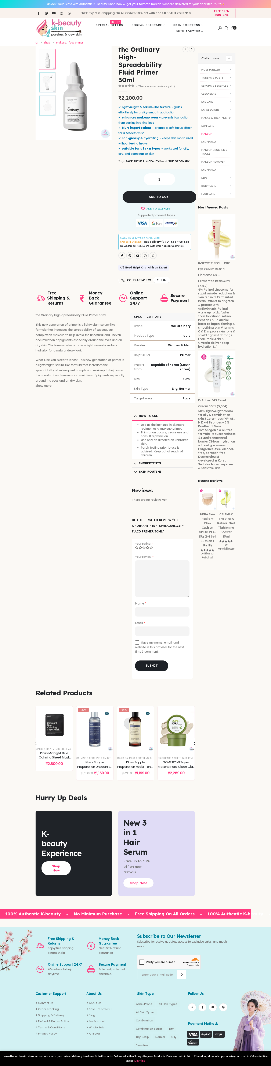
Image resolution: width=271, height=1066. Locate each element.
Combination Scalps (149, 1028)
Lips (204, 177)
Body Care (208, 185)
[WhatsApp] (69, 13)
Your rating (144, 544)
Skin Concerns (186, 25)
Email (140, 623)
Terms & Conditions (51, 1027)
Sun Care (207, 125)
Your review (144, 557)
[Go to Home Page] (37, 43)
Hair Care (208, 193)
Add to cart (159, 197)
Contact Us (45, 1003)
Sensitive (142, 1045)
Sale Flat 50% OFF (100, 1009)
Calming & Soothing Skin (91, 758)
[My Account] (220, 28)
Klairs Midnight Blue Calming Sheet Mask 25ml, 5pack (54, 757)
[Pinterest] (46, 13)
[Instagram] (61, 13)
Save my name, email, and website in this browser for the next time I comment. (159, 647)
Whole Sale (97, 1027)
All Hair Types (168, 1004)
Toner (120, 758)
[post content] (54, 724)
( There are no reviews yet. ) (155, 86)
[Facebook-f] (202, 1007)
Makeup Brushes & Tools (214, 151)
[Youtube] (54, 13)
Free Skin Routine (222, 13)
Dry (171, 1028)
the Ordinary (178, 161)
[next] (192, 49)
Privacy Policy (47, 1034)
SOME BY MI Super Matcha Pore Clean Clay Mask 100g (176, 766)
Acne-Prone (144, 1004)
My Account (97, 1021)
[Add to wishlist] (66, 712)
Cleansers (208, 93)
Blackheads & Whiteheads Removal (178, 758)
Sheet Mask (67, 749)
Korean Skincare (146, 25)
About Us (95, 1003)
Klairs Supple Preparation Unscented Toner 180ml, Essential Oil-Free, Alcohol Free (94, 768)
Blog (92, 1015)
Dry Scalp (142, 1037)
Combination (144, 1020)
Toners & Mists (212, 77)
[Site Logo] (59, 28)
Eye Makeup (209, 141)
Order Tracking (48, 1009)
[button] (226, 28)
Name (140, 603)
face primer (135, 161)
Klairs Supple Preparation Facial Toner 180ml (135, 766)
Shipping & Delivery (51, 1015)
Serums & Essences (214, 85)
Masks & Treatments (48, 749)
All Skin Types (145, 1012)
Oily (174, 1037)
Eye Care (207, 101)
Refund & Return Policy (53, 1021)
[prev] (185, 49)
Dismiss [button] (139, 1061)
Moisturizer (210, 69)
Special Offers (109, 24)
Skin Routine (188, 31)
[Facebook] (38, 13)
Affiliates (95, 1034)
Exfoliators (210, 109)
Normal (160, 1037)
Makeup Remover (213, 161)
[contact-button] (181, 974)
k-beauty (152, 161)
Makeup (206, 133)
